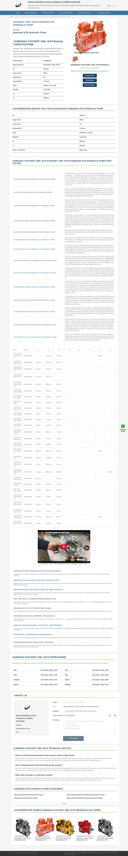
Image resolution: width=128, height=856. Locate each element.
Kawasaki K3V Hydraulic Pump (106, 13)
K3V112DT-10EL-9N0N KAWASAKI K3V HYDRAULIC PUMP (34, 287)
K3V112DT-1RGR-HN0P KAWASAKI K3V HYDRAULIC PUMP (34, 179)
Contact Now (89, 76)
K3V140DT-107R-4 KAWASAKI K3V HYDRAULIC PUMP (33, 192)
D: (14, 94)
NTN (15, 675)
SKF (66, 670)
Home (18, 13)
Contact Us (20, 853)
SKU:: (15, 86)
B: (14, 69)
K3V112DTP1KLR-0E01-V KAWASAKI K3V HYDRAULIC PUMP (35, 337)
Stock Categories (31, 13)
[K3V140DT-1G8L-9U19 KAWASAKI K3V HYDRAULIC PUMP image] (90, 37)
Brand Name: (18, 61)
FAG (66, 675)
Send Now (73, 738)
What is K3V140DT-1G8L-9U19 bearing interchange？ (90, 71)
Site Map (28, 853)
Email (54, 702)
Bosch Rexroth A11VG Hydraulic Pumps (67, 13)
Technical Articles (48, 13)
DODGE (67, 685)
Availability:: (17, 81)
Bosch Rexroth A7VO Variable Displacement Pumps (87, 13)
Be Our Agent (90, 85)
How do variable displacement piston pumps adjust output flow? (44, 755)
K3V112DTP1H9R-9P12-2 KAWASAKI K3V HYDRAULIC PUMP (35, 261)
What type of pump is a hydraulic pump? (33, 775)
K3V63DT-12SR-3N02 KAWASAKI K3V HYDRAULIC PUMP (34, 221)
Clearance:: (17, 77)
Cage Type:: (17, 73)
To (54, 707)
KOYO (67, 680)
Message (55, 720)
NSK (15, 670)
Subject (55, 711)
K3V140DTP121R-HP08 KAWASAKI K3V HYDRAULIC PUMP (35, 273)
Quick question (58, 715)
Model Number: (18, 65)
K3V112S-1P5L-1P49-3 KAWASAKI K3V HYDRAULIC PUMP (34, 249)
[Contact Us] (123, 428)
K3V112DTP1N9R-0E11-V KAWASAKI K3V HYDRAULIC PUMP (35, 325)
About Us (13, 853)
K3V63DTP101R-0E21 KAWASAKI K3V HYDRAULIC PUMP (34, 206)
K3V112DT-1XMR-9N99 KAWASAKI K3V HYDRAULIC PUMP (34, 232)
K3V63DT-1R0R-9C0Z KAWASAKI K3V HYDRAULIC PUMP (34, 312)
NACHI (16, 685)
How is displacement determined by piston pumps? (38, 765)
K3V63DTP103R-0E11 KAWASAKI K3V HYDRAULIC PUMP (34, 240)
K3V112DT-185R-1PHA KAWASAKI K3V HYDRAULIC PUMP (34, 300)
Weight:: (16, 90)
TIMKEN (16, 680)
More (64, 804)
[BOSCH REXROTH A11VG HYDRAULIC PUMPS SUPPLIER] (18, 5)
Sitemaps (34, 853)
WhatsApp (89, 80)
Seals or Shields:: (19, 150)
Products (17, 17)
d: (13, 98)
